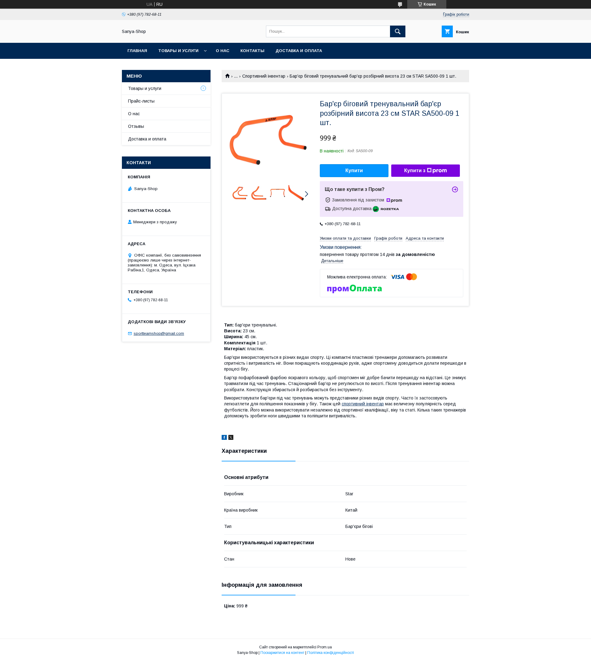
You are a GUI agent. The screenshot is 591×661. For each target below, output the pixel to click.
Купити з (414, 170)
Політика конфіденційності (330, 653)
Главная (137, 50)
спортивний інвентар (363, 403)
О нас (222, 50)
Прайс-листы (141, 101)
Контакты (252, 50)
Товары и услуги (178, 50)
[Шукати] (397, 31)
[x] (230, 438)
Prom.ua (324, 647)
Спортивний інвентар (263, 76)
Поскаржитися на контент (282, 653)
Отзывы (136, 126)
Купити (354, 170)
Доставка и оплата (298, 50)
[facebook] (224, 438)
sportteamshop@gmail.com (159, 333)
